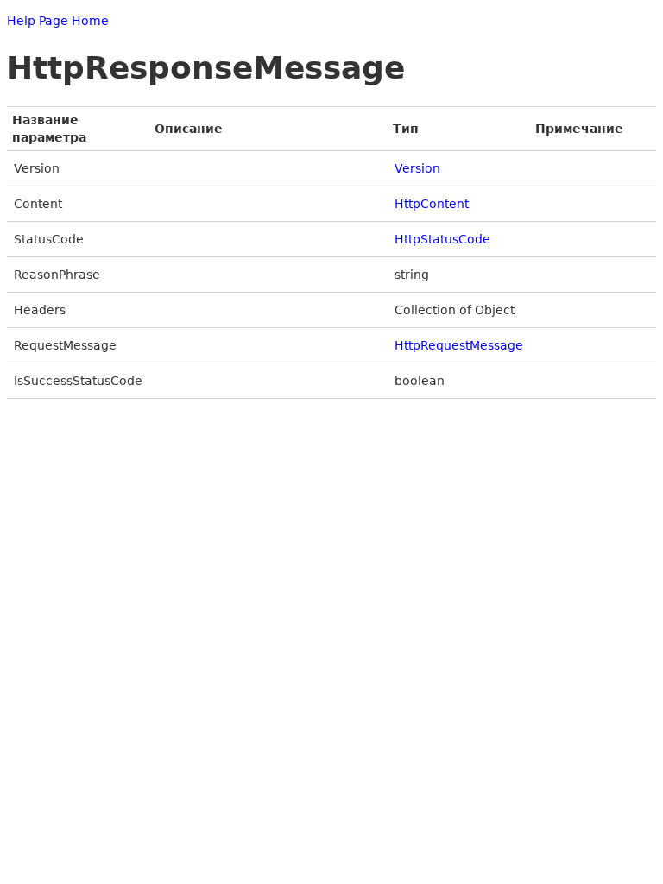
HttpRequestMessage (459, 345)
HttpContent (432, 204)
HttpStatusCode (442, 239)
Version (417, 168)
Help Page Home (58, 21)
